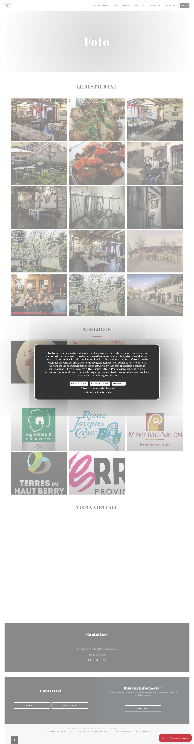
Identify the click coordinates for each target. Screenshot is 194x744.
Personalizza (118, 383)
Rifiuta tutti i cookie (99, 383)
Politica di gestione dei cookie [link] (97, 392)
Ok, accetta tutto (78, 383)
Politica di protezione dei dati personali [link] (98, 388)
